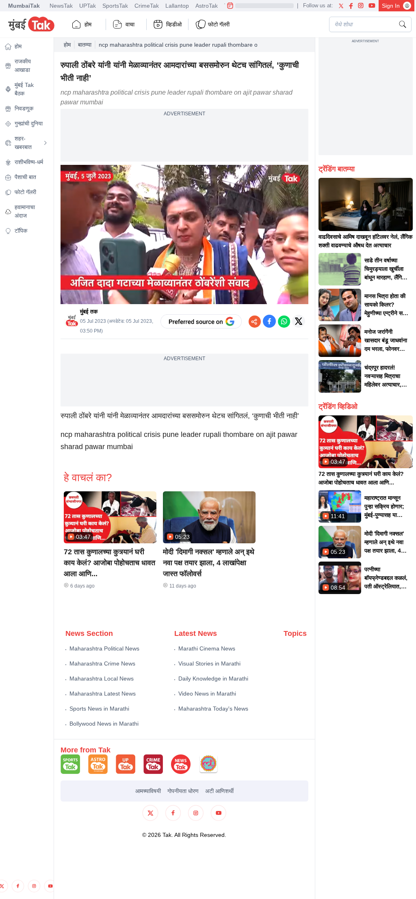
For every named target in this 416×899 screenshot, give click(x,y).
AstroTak (206, 5)
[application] (184, 234)
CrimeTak (146, 5)
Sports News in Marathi (99, 708)
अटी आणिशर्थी (219, 791)
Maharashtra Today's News (213, 708)
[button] (110, 517)
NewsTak (61, 5)
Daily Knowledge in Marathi (213, 678)
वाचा (130, 24)
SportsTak (115, 5)
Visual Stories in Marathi (209, 663)
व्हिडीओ (174, 24)
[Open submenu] (45, 143)
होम (87, 24)
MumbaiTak (24, 5)
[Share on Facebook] (269, 321)
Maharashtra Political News (104, 648)
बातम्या (84, 44)
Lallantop (177, 5)
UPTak (87, 5)
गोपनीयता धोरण (183, 791)
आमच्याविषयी (148, 791)
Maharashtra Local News (101, 678)
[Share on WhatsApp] (283, 321)
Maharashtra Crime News (102, 663)
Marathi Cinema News (206, 648)
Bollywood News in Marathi (104, 723)
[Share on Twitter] (298, 321)
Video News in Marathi (207, 693)
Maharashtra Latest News (102, 693)
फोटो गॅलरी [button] (219, 24)
